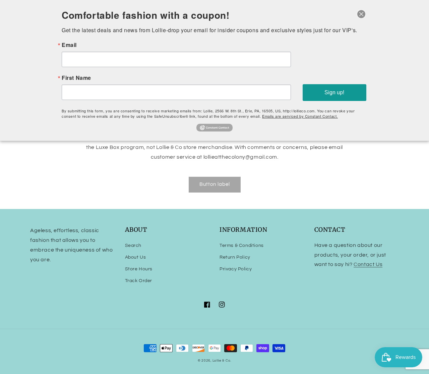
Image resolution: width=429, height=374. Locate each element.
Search (133, 245)
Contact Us (368, 264)
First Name (76, 78)
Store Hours (139, 269)
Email (69, 45)
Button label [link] (214, 184)
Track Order (138, 280)
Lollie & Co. (221, 360)
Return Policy (235, 257)
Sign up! (334, 92)
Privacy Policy (236, 269)
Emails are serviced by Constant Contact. (300, 116)
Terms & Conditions (242, 245)
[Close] (361, 14)
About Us (135, 257)
